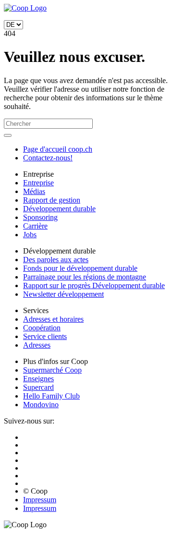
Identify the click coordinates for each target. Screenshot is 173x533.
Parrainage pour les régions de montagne (84, 277)
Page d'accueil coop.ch (57, 149)
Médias (34, 191)
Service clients (45, 336)
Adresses (36, 345)
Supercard (38, 387)
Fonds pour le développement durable (80, 268)
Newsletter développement (63, 294)
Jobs (30, 234)
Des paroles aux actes (55, 259)
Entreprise (38, 183)
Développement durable (59, 209)
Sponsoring (40, 217)
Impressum (39, 500)
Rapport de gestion (51, 200)
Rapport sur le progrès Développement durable (94, 285)
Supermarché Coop (52, 370)
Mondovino (41, 404)
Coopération (42, 328)
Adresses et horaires (53, 319)
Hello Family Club (51, 396)
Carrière (35, 226)
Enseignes (38, 379)
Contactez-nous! (48, 158)
